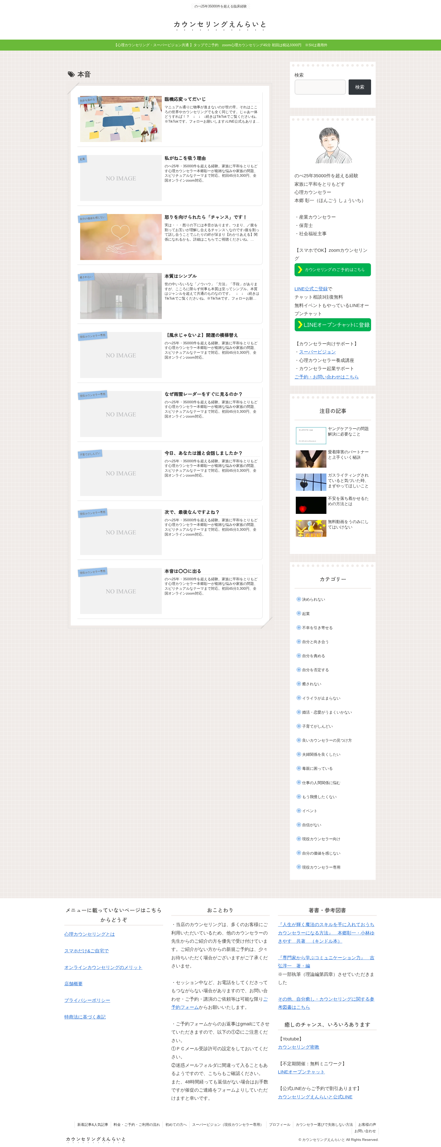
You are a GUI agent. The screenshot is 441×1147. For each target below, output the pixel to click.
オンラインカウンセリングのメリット (103, 967)
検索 (299, 75)
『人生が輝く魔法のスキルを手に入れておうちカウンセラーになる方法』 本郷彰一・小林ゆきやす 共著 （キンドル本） (326, 933)
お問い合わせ (365, 1131)
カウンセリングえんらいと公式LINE (315, 1096)
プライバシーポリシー (87, 1000)
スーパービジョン (317, 351)
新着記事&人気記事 (92, 1124)
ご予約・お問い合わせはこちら (327, 377)
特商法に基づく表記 (85, 1017)
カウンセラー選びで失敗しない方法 (324, 1124)
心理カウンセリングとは (89, 934)
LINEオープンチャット (301, 1071)
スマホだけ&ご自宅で (86, 950)
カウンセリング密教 (298, 1047)
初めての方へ (176, 1124)
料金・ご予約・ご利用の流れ (137, 1124)
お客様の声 (367, 1124)
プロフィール (279, 1124)
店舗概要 (73, 983)
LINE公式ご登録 (311, 288)
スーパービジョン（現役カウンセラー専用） (228, 1124)
